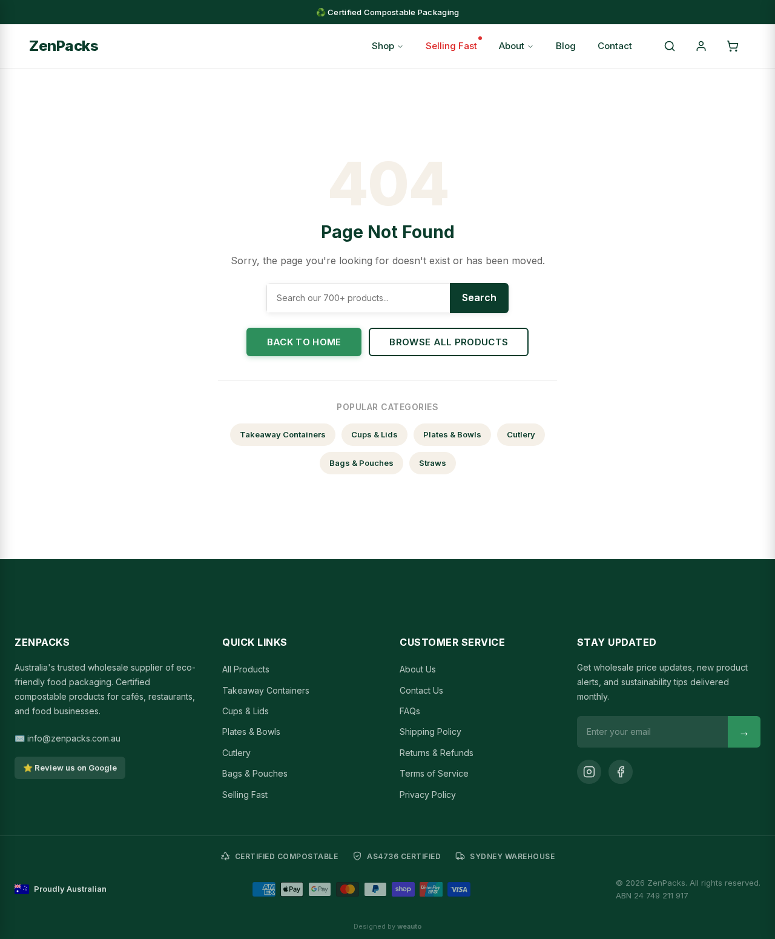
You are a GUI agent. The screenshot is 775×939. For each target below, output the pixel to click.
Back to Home (304, 342)
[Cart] (732, 46)
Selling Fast (451, 45)
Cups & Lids (374, 434)
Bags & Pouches (361, 463)
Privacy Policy (428, 794)
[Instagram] (589, 772)
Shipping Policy (430, 731)
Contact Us (421, 690)
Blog (566, 45)
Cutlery (521, 434)
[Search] (669, 46)
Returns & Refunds (436, 753)
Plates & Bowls (452, 434)
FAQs (410, 711)
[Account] (701, 46)
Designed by (388, 926)
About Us (418, 669)
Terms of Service (434, 773)
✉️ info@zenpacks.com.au (67, 738)
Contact (615, 45)
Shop (383, 45)
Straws (432, 463)
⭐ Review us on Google (70, 767)
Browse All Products (448, 342)
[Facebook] (620, 772)
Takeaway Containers (283, 434)
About (511, 45)
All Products (245, 669)
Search (479, 297)
